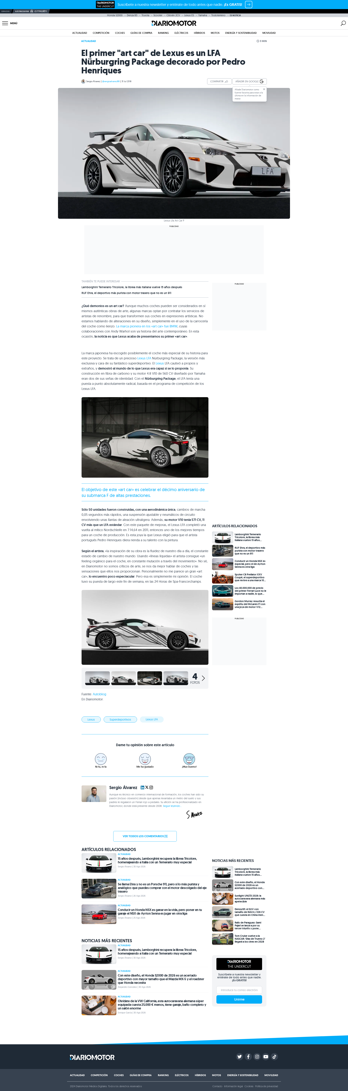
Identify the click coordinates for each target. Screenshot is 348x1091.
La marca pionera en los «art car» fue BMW (146, 326)
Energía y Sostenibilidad (241, 33)
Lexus (160, 363)
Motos (215, 33)
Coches (120, 33)
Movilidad (269, 33)
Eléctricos (181, 33)
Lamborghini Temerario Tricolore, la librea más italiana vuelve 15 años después (132, 287)
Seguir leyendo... (172, 806)
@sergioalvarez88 (111, 81)
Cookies (249, 1086)
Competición (101, 33)
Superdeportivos (120, 719)
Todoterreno (218, 15)
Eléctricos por (22, 11)
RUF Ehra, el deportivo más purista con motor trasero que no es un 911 (126, 293)
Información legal (233, 1086)
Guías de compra (141, 33)
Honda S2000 (115, 15)
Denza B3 (132, 15)
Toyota (145, 15)
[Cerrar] (264, 89)
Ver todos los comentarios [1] (145, 836)
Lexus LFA (144, 358)
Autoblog (99, 694)
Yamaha (202, 15)
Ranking (163, 33)
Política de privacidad (266, 1086)
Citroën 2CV (173, 15)
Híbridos (199, 33)
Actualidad (79, 33)
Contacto (217, 1086)
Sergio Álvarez (93, 81)
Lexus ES (189, 15)
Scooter (158, 15)
